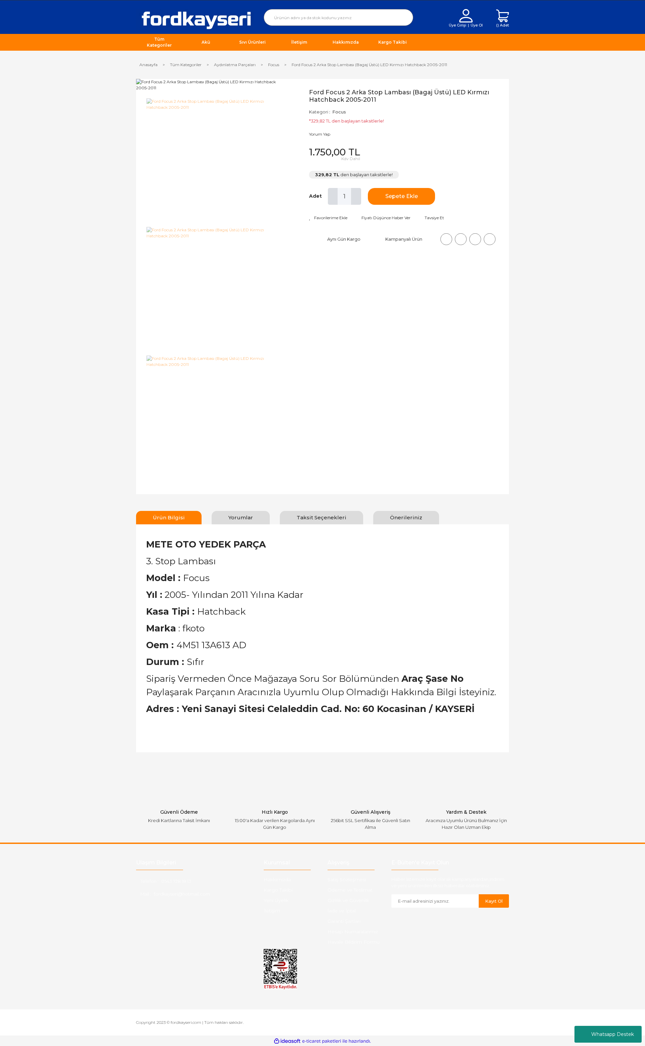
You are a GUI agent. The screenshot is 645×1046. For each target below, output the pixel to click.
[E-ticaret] (321, 1041)
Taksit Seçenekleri (321, 517)
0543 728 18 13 (176, 881)
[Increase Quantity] (356, 196)
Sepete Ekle (401, 196)
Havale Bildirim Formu (354, 942)
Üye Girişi (457, 25)
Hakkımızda (277, 879)
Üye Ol (477, 25)
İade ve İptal (342, 911)
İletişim (272, 911)
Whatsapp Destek (612, 1034)
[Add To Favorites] (328, 218)
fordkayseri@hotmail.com (182, 894)
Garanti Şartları (344, 921)
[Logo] (195, 18)
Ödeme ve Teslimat (350, 890)
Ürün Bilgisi (169, 517)
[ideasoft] (287, 1041)
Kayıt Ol (494, 901)
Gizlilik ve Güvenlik (348, 900)
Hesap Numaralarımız (353, 932)
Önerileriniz (406, 517)
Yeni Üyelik (276, 900)
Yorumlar (240, 517)
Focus (339, 111)
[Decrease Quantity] (333, 196)
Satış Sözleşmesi (347, 879)
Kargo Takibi (278, 890)
